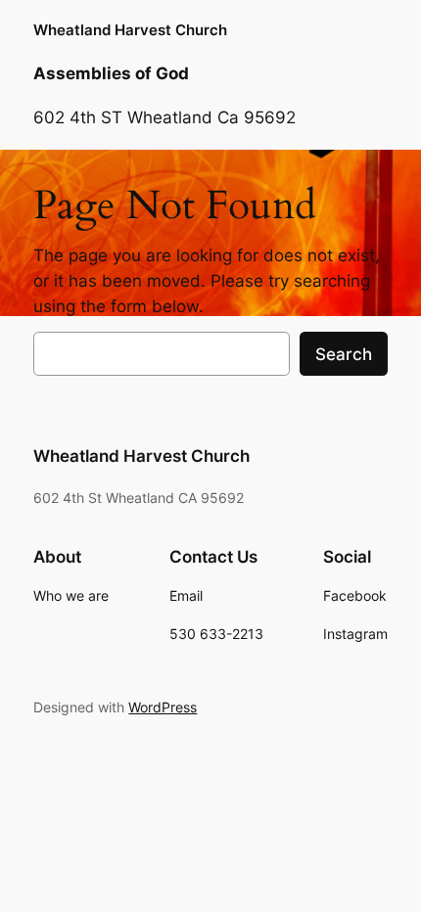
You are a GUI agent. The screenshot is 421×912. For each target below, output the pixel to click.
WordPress (162, 707)
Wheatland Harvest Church (130, 30)
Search (343, 354)
